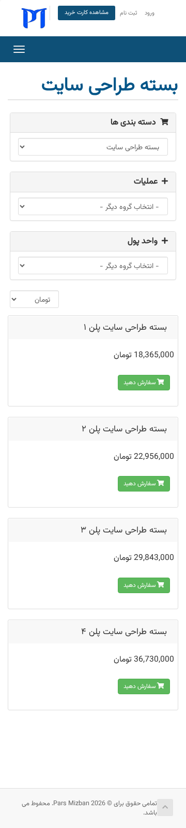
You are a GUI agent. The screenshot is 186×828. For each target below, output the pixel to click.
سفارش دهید (140, 382)
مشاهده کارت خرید (87, 12)
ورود (149, 13)
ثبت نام (128, 13)
